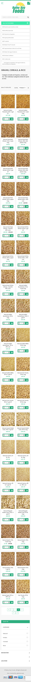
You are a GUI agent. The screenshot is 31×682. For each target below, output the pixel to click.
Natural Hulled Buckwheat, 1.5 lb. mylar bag (23, 286)
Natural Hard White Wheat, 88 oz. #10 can (23, 257)
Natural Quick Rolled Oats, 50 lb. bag (23, 429)
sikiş (6, 675)
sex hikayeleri (16, 678)
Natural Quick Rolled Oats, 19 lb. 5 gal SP (8, 429)
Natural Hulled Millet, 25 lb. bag (23, 344)
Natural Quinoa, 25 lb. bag (23, 456)
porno (3, 675)
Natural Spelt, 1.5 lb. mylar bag (8, 540)
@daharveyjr (20, 673)
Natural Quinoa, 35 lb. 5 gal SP (8, 484)
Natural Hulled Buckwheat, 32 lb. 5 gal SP (23, 316)
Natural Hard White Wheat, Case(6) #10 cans (8, 286)
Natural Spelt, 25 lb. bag (23, 540)
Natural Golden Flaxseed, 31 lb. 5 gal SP (8, 111)
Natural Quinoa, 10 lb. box (8, 456)
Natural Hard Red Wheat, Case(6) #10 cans (8, 228)
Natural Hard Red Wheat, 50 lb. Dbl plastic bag (23, 170)
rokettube (9, 678)
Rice (4, 645)
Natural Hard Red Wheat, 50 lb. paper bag (8, 199)
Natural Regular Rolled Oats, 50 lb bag (23, 512)
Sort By (16, 87)
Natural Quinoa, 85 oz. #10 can (23, 484)
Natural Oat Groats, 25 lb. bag (23, 373)
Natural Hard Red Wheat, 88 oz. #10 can (23, 199)
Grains (5, 637)
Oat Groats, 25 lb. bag (23, 596)
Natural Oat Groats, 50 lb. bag (23, 401)
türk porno (27, 676)
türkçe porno (21, 675)
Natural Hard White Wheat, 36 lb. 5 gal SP (23, 228)
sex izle (4, 676)
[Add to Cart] (11, 118)
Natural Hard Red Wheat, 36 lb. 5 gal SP (8, 170)
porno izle (10, 675)
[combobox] (15, 17)
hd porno (28, 675)
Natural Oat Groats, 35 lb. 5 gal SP (8, 401)
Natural (5, 633)
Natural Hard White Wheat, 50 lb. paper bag (8, 257)
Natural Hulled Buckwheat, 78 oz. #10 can (8, 345)
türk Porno (10, 676)
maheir (15, 675)
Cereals (5, 641)
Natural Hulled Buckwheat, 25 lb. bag (8, 316)
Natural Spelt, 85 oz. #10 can (8, 596)
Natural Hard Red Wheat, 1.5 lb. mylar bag (7, 141)
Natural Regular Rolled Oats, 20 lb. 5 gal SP (7, 512)
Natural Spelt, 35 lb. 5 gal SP (8, 568)
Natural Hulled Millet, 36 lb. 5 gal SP (8, 373)
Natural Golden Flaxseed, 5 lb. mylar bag (23, 111)
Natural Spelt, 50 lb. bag (23, 568)
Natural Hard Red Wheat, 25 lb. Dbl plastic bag (23, 141)
